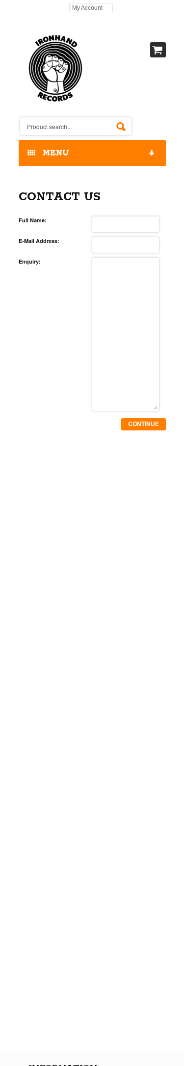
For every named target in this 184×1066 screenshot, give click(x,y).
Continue (143, 424)
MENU (53, 153)
